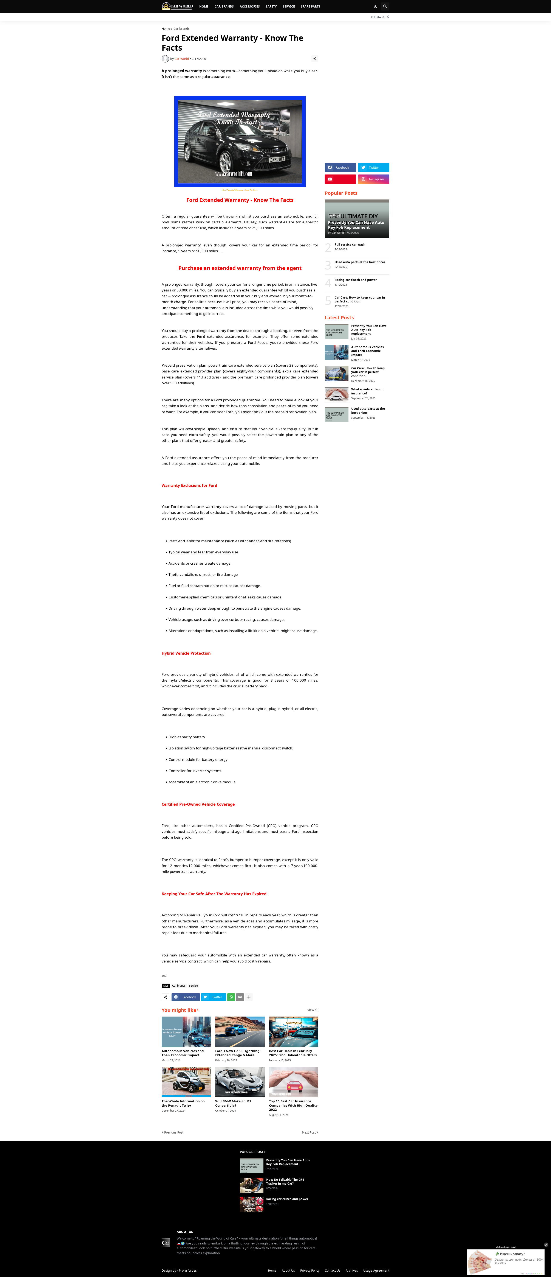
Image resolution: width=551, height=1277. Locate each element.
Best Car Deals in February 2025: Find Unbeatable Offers (293, 1053)
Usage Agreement (376, 1270)
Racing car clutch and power (356, 280)
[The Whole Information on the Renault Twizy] (186, 1082)
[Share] (314, 58)
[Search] (385, 6)
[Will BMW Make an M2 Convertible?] (240, 1082)
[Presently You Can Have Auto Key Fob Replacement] (336, 331)
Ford (201, 336)
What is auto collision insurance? (367, 391)
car (314, 70)
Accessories (250, 6)
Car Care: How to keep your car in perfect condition (360, 299)
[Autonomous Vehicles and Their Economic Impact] (186, 1032)
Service (289, 6)
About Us (288, 1270)
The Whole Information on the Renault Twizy (183, 1103)
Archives (352, 1270)
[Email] (240, 997)
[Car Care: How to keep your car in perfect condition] (336, 373)
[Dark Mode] (375, 6)
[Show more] (249, 997)
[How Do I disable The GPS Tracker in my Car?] (251, 1185)
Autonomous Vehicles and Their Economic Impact (183, 1053)
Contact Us (332, 1270)
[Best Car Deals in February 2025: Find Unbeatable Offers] (293, 1032)
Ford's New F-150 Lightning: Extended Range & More (237, 1053)
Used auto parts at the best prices (360, 262)
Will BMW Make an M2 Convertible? (233, 1103)
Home (204, 6)
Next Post (309, 1132)
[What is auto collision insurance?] (336, 394)
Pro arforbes (188, 1270)
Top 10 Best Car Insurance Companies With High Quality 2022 (293, 1105)
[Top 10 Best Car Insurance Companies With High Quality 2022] (293, 1082)
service (193, 985)
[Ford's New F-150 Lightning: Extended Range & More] (240, 1032)
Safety (271, 6)
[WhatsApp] (231, 997)
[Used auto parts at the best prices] (336, 414)
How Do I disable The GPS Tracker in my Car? (285, 1181)
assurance (220, 76)
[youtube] (340, 179)
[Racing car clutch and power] (251, 1204)
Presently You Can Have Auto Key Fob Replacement (369, 330)
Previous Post (173, 1132)
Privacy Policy (309, 1270)
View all (312, 1009)
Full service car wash (350, 244)
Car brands (224, 6)
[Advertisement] (357, 91)
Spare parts (310, 6)
